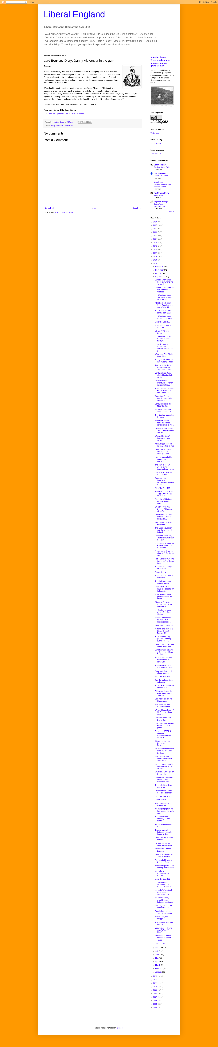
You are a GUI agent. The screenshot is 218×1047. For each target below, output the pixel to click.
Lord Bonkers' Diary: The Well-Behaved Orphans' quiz (163, 297)
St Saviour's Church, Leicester (163, 850)
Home (93, 208)
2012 (155, 980)
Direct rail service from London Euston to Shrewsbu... (164, 517)
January (158, 972)
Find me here (156, 143)
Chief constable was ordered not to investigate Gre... (163, 451)
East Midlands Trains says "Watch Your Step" (163, 930)
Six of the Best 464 (162, 677)
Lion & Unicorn (160, 173)
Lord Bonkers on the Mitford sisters (163, 405)
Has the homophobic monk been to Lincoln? (163, 459)
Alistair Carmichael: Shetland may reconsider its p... (163, 620)
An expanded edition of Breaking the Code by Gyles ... (164, 751)
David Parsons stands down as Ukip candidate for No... (164, 779)
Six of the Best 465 (162, 488)
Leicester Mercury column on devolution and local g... (164, 347)
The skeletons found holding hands (163, 582)
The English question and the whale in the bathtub (164, 530)
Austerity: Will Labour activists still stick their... (163, 501)
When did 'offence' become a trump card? (162, 438)
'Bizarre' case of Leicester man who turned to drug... (163, 832)
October (158, 273)
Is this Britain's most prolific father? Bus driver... (163, 597)
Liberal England (74, 14)
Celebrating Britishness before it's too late (164, 645)
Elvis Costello (160, 800)
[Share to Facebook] (87, 122)
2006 (155, 1000)
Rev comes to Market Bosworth (163, 523)
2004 (155, 1007)
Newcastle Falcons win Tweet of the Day (164, 855)
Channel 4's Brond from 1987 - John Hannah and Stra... (164, 430)
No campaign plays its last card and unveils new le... (164, 811)
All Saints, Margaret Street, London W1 (163, 410)
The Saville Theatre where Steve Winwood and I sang (164, 467)
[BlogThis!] (81, 122)
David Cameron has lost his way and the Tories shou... (164, 282)
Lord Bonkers (68, 126)
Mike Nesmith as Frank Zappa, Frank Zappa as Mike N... (164, 493)
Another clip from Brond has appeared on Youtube (164, 290)
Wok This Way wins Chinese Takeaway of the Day (164, 509)
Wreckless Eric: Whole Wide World (164, 355)
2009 (155, 990)
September (160, 277)
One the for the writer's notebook (164, 681)
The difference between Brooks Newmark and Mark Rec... (164, 390)
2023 (155, 232)
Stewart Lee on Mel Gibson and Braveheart (163, 743)
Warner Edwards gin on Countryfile (164, 773)
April (157, 962)
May (157, 958)
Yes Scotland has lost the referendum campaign (163, 660)
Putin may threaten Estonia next (162, 804)
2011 (155, 983)
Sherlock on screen (161, 176)
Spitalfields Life (160, 165)
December (159, 266)
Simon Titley (160, 943)
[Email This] (79, 122)
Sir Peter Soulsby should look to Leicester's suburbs (164, 900)
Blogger (120, 1028)
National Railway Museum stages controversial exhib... (164, 423)
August (158, 948)
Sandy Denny (160, 572)
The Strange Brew (161, 193)
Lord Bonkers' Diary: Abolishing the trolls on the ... (164, 375)
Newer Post (49, 208)
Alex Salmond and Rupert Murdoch (162, 705)
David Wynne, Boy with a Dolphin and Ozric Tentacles (164, 652)
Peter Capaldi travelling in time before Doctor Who (164, 561)
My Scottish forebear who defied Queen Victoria (163, 612)
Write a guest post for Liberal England (163, 907)
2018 (155, 250)
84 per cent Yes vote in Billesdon (164, 577)
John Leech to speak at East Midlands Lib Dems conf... (164, 545)
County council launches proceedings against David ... (164, 481)
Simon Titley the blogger (161, 918)
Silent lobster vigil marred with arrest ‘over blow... (163, 758)
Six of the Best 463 (162, 796)
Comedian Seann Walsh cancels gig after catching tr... (163, 398)
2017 (155, 253)
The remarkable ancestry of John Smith (162, 819)
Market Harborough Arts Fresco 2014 (164, 687)
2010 (155, 987)
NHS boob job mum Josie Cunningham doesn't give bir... (163, 305)
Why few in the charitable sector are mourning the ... (164, 383)
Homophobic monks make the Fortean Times (163, 938)
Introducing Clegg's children (163, 326)
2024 (155, 229)
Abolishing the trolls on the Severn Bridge (66, 114)
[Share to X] (84, 122)
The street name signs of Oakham (164, 568)
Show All (171, 211)
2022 (155, 236)
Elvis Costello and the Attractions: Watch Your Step (163, 693)
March (158, 965)
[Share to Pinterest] (90, 122)
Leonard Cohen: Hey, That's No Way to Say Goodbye (164, 538)
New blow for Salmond (164, 625)
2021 (155, 239)
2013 (155, 976)
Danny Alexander (57, 126)
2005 (155, 1004)
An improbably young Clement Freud (163, 861)
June (157, 955)
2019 (155, 246)
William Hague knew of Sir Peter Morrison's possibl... (164, 712)
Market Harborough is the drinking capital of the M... (163, 766)
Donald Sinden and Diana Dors (163, 719)
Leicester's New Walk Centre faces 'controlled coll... (163, 892)
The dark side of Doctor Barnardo (164, 786)
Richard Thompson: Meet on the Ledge (163, 844)
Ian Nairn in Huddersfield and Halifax (163, 873)
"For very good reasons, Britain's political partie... (164, 725)
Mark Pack (158, 182)
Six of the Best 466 (162, 322)
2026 (155, 222)
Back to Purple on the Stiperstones (163, 700)
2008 (155, 994)
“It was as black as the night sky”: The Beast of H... (164, 553)
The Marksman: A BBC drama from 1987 (164, 312)
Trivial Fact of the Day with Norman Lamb (163, 666)
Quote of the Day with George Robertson (163, 792)
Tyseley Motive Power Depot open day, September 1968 (163, 367)
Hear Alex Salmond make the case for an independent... (164, 589)
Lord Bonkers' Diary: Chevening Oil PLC (164, 317)
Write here (155, 133)
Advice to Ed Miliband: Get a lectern (164, 474)
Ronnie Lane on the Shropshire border (163, 912)
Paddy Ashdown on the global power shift (164, 672)
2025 (155, 225)
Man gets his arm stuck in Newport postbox (164, 361)
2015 (155, 260)
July (157, 951)
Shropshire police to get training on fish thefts (164, 867)
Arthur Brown (158, 195)
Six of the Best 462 (162, 879)
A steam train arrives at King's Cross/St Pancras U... (164, 631)
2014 (155, 263)
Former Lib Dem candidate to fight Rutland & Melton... (163, 884)
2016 (155, 256)
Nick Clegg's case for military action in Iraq (164, 445)
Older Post (136, 208)
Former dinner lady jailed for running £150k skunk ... (163, 639)
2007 (155, 997)
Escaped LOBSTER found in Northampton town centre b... (163, 734)
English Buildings (161, 202)
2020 (155, 243)
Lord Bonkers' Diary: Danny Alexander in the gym (164, 339)
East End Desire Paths (162, 167)
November (159, 270)
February (159, 969)
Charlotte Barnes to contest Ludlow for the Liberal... (163, 604)
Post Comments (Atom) (64, 212)
